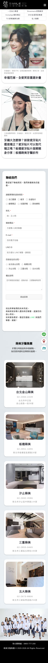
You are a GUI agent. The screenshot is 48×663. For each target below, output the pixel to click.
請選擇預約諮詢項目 (15, 195)
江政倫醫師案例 (9, 133)
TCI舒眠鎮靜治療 (13, 19)
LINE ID (9, 247)
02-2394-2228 (25, 397)
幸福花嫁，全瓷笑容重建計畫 (22, 77)
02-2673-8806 (25, 596)
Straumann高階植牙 (35, 11)
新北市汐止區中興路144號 (24, 502)
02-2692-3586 (25, 498)
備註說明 (9, 276)
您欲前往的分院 (13, 260)
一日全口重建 (13, 11)
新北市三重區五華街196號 (24, 551)
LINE (32, 317)
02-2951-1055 (25, 449)
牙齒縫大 (7, 71)
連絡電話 (10, 223)
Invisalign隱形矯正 (13, 15)
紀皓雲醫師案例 (25, 71)
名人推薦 (35, 19)
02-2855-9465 (25, 547)
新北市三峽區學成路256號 (24, 600)
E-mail (9, 235)
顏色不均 (15, 71)
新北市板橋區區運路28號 (25, 453)
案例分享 (36, 71)
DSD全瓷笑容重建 (35, 15)
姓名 (8, 211)
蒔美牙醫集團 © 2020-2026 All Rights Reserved (24, 648)
